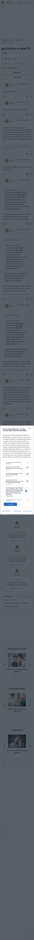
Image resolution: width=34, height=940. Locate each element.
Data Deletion (6, 511)
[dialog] (17, 470)
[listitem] (17, 463)
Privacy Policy (28, 511)
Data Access (17, 511)
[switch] (26, 467)
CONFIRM (10, 504)
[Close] (30, 429)
